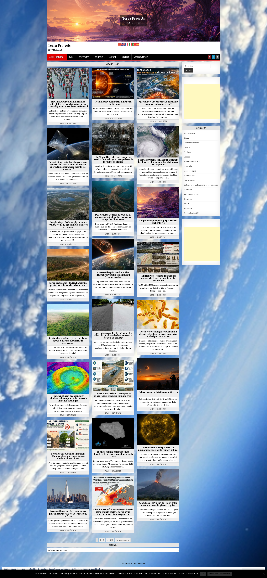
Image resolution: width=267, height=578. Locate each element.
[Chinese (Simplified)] (119, 44)
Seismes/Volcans (69, 369)
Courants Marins (69, 484)
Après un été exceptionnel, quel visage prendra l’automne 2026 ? (158, 102)
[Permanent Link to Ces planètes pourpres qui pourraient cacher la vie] (158, 202)
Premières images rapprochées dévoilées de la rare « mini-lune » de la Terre (113, 454)
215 (111, 540)
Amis (71, 57)
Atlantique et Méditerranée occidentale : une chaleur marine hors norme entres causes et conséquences (113, 512)
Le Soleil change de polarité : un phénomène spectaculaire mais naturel (158, 448)
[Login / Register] (213, 57)
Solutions (99, 57)
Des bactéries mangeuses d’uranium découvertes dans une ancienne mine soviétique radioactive (158, 334)
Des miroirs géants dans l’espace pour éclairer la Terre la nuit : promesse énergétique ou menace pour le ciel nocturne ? (68, 166)
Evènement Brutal (106, 130)
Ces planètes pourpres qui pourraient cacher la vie (158, 221)
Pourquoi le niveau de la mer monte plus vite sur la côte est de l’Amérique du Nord (68, 513)
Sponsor (125, 57)
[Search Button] (217, 57)
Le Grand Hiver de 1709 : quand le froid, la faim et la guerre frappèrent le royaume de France (113, 159)
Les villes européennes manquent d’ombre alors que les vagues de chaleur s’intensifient (68, 456)
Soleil (114, 74)
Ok (203, 573)
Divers (121, 187)
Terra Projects (133, 18)
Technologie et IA (69, 74)
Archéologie (109, 187)
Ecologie (74, 311)
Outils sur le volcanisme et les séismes (201, 185)
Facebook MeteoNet (141, 57)
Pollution (67, 135)
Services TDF (84, 57)
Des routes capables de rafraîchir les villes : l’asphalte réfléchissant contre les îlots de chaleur (113, 335)
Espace (56, 135)
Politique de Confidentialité (219, 573)
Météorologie (159, 74)
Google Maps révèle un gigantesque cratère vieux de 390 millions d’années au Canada (68, 224)
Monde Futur (189, 176)
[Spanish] (137, 44)
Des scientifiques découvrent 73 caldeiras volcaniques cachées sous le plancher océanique (68, 398)
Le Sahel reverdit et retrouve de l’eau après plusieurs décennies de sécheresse (68, 340)
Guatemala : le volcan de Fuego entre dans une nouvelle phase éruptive (158, 504)
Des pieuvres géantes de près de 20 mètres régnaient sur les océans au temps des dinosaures (113, 217)
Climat (62, 256)
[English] (123, 44)
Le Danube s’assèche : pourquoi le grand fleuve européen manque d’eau (113, 394)
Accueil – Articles (56, 57)
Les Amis (188, 166)
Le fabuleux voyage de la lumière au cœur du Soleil (113, 102)
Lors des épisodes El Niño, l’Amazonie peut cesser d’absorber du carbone (68, 284)
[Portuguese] (134, 44)
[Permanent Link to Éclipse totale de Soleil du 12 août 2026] (158, 374)
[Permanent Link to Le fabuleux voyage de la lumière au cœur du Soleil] (113, 83)
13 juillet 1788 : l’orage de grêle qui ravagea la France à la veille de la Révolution (158, 278)
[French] (127, 44)
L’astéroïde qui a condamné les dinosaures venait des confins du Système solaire (113, 275)
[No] (263, 573)
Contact (112, 57)
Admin (62, 123)
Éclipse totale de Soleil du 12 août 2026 (158, 392)
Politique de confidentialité (133, 563)
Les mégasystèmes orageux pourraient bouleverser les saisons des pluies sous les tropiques (158, 162)
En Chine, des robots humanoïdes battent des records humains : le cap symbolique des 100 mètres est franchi (68, 104)
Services (188, 199)
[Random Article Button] (209, 57)
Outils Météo (189, 180)
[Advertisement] (204, 101)
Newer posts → (123, 540)
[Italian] (130, 44)
